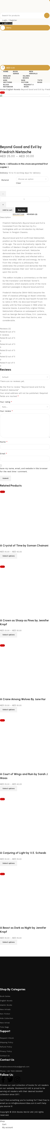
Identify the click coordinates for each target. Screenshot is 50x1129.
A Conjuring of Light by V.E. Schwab (23, 853)
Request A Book (7, 1038)
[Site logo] (13, 6)
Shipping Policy (6, 1042)
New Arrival (5, 1023)
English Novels (13, 89)
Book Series (5, 996)
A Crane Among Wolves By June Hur (23, 699)
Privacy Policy (6, 1051)
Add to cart (7, 210)
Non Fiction (5, 1014)
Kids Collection (6, 1018)
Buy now (21, 210)
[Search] (46, 15)
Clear (18, 183)
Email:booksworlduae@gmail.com (14, 1067)
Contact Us (5, 1056)
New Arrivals (5, 1009)
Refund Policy (6, 1047)
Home (3, 89)
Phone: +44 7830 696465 (11, 1071)
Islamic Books (6, 1005)
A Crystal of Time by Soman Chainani (24, 545)
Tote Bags (4, 1027)
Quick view (3, 562)
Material (5, 180)
